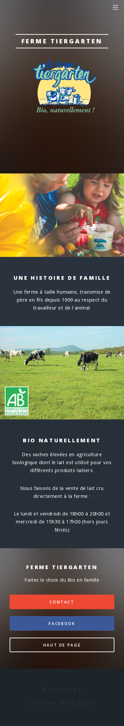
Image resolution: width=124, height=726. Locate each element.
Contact (62, 602)
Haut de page (62, 645)
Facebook (62, 623)
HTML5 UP (76, 702)
